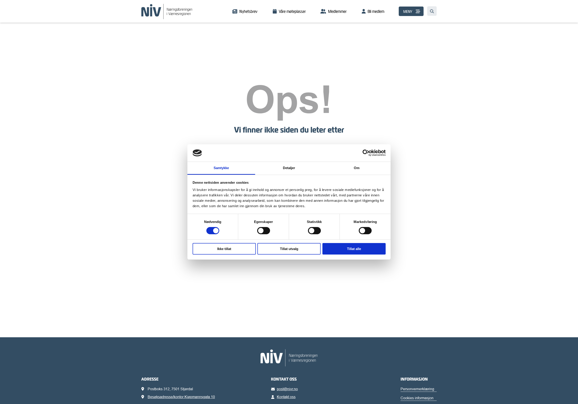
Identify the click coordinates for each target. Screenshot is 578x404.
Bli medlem (376, 11)
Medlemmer (337, 11)
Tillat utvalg (289, 249)
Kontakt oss (286, 397)
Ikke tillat (224, 249)
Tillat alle (354, 249)
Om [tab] (356, 168)
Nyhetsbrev (248, 11)
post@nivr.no (287, 389)
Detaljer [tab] (289, 168)
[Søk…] (432, 11)
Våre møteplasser (292, 11)
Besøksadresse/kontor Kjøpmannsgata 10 (181, 397)
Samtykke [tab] (221, 168)
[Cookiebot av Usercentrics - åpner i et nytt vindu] (366, 152)
